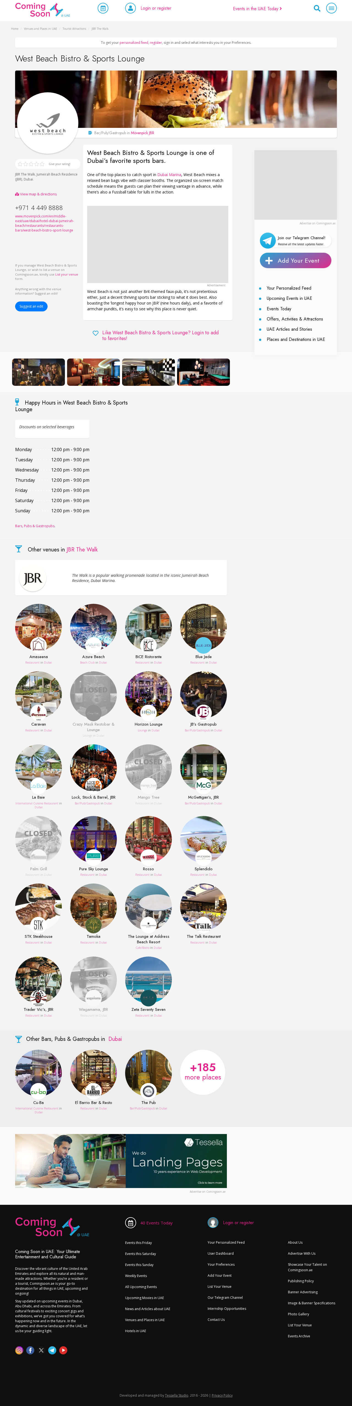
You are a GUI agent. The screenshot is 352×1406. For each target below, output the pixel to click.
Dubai (28, 179)
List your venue (66, 274)
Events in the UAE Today (256, 9)
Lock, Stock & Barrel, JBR (94, 797)
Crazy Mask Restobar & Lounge (93, 727)
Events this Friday (138, 1242)
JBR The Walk (25, 174)
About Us (295, 1242)
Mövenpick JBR (142, 133)
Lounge (87, 735)
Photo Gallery (298, 1314)
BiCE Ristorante (149, 657)
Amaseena (38, 657)
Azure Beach (93, 657)
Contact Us (216, 1319)
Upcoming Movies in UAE (144, 1297)
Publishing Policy (301, 1281)
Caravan (38, 724)
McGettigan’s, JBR (203, 797)
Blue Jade (204, 657)
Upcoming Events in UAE (289, 298)
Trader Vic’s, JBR (38, 1009)
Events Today (279, 309)
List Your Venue (220, 1286)
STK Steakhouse (39, 936)
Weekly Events (136, 1275)
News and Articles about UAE (147, 1309)
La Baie (38, 797)
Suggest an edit (31, 306)
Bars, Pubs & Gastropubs (34, 526)
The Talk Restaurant (204, 936)
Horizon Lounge (149, 724)
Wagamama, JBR (93, 1009)
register (156, 42)
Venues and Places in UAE (145, 1320)
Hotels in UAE (135, 1331)
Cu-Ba (38, 1103)
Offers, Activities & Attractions (295, 319)
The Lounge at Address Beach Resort (148, 939)
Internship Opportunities (227, 1308)
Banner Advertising (303, 1292)
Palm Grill (38, 869)
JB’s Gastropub (204, 724)
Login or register (156, 8)
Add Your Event (298, 260)
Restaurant (32, 662)
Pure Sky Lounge (93, 869)
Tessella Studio (176, 1395)
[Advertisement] (157, 244)
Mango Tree (149, 797)
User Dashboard (221, 1253)
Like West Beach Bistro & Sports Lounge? (160, 336)
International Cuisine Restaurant (37, 803)
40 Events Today (156, 1222)
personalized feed (134, 42)
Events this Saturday (140, 1253)
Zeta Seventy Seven (148, 1009)
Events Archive (299, 1336)
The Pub (148, 1103)
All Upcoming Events (141, 1286)
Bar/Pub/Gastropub (197, 730)
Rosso (148, 869)
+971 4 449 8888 (39, 207)
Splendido (204, 869)
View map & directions (38, 194)
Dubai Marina (169, 174)
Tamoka (93, 936)
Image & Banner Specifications (311, 1303)
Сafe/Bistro (142, 948)
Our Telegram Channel (225, 1297)
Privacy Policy (222, 1395)
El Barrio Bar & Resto (93, 1103)
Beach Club (87, 662)
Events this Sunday (139, 1264)
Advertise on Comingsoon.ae (318, 223)
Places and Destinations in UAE (296, 339)
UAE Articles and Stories (289, 329)
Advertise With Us (301, 1253)
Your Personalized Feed (289, 288)
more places (203, 1070)
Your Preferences (221, 1264)
